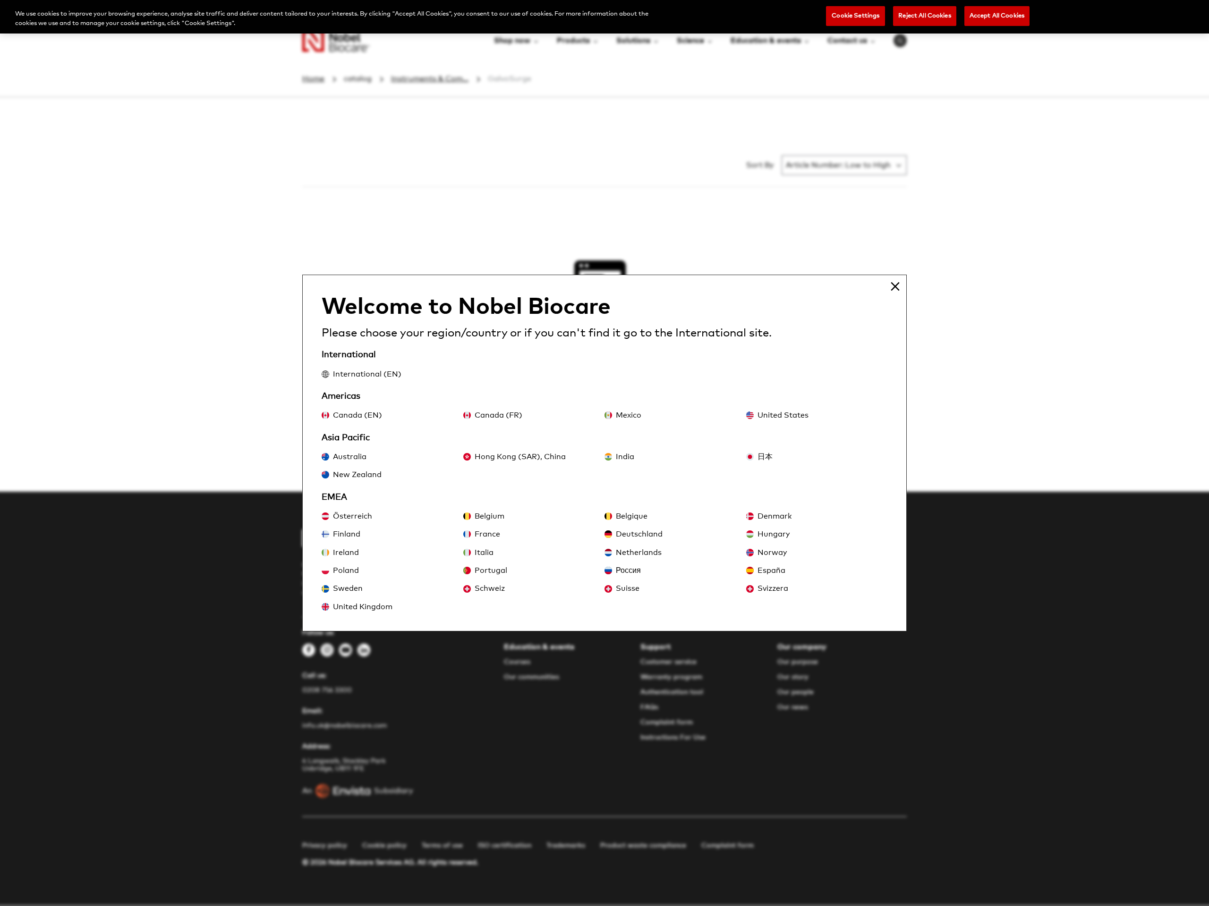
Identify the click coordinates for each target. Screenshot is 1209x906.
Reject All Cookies (924, 16)
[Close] (894, 286)
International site (722, 333)
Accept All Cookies (997, 16)
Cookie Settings (855, 16)
